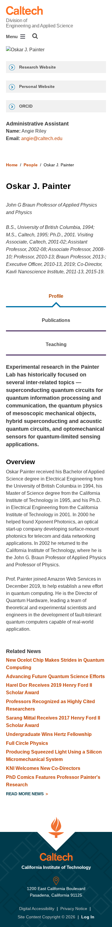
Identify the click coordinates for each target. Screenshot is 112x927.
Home (12, 164)
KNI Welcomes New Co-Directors (43, 768)
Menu (12, 36)
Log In (87, 916)
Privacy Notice (73, 908)
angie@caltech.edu (41, 138)
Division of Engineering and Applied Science (39, 23)
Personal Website (36, 86)
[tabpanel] (56, 581)
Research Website (37, 67)
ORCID (25, 106)
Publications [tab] (56, 320)
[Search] (35, 36)
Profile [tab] (56, 296)
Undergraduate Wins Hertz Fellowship (49, 734)
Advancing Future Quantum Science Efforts (55, 676)
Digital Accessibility (36, 908)
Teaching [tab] (56, 344)
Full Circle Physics (27, 743)
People (31, 164)
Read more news (25, 793)
